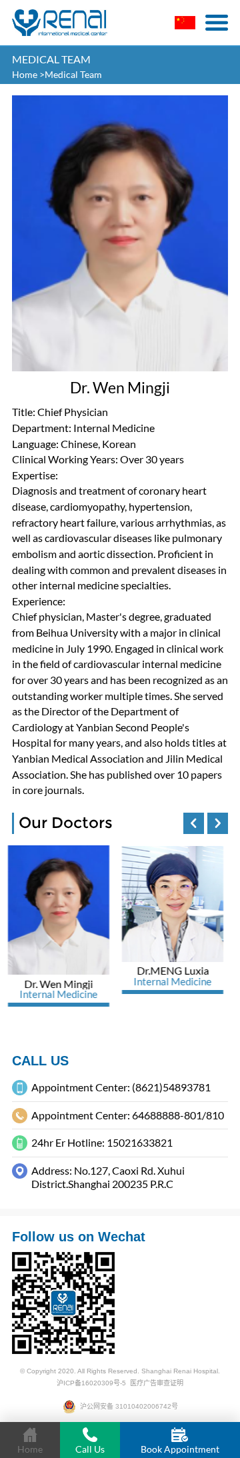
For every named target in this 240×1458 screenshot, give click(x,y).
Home (25, 74)
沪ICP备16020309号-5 (91, 1383)
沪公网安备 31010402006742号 (127, 1406)
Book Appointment (180, 1449)
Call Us (90, 1449)
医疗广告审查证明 (156, 1383)
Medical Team (73, 74)
